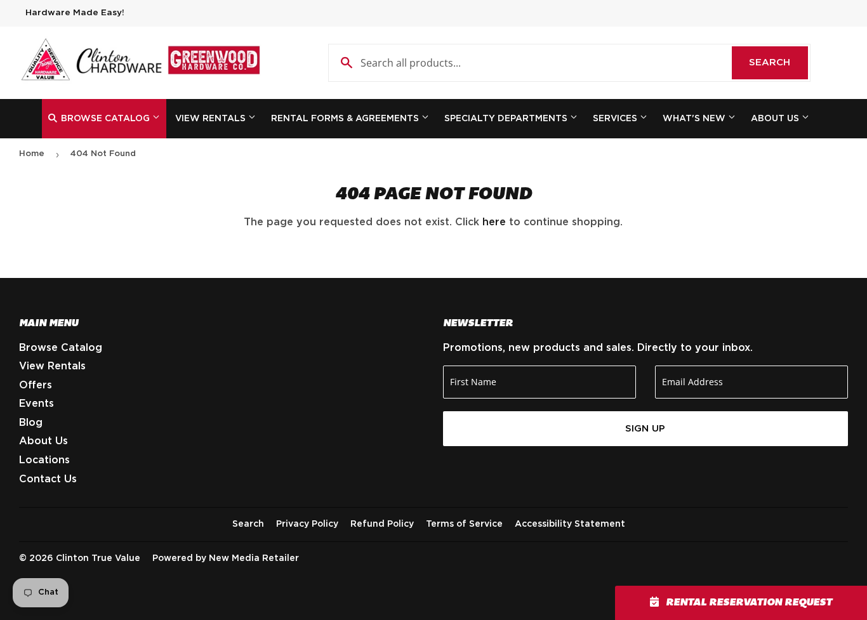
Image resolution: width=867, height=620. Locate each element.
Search (778, 62)
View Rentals (211, 118)
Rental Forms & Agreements (346, 118)
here (494, 222)
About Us (776, 118)
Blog (31, 423)
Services (616, 118)
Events (36, 404)
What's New (695, 118)
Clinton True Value (98, 558)
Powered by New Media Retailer (225, 558)
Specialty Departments (507, 118)
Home (31, 154)
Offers (35, 385)
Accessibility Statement (570, 524)
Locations (44, 460)
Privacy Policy (307, 524)
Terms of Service (464, 524)
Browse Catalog (105, 118)
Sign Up (645, 428)
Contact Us (48, 479)
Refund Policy (382, 524)
